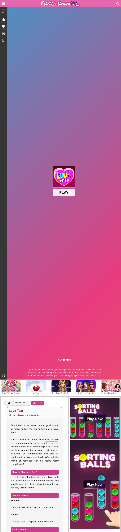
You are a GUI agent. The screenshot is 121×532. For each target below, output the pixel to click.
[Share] (3, 12)
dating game (38, 477)
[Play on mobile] (3, 41)
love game (51, 443)
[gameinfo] (3, 34)
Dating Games (21, 403)
